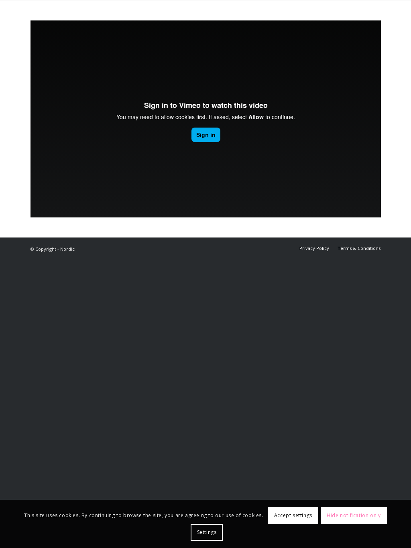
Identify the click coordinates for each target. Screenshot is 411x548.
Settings (207, 532)
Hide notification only (353, 515)
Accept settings (293, 515)
